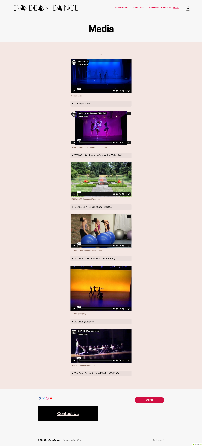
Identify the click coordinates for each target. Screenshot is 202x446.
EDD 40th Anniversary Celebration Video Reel (98, 155)
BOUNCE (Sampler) (84, 321)
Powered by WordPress (72, 440)
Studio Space (138, 8)
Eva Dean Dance (52, 440)
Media (176, 8)
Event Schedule (121, 8)
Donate (149, 400)
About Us (153, 8)
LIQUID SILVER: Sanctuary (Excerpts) (93, 207)
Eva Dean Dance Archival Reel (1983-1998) (96, 373)
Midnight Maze (82, 103)
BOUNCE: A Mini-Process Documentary (94, 258)
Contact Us (166, 8)
